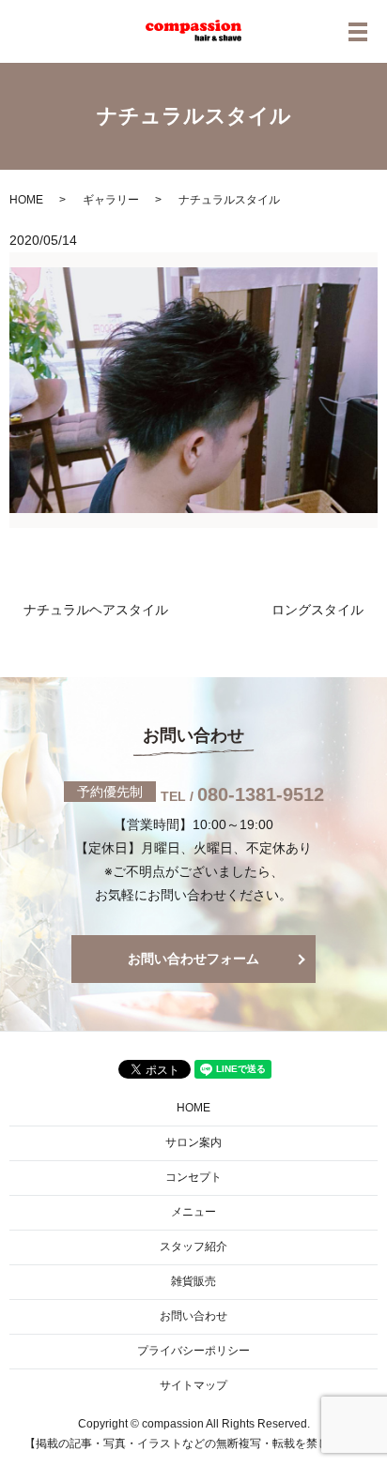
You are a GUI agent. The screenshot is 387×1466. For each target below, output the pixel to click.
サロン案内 (193, 1142)
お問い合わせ (193, 1315)
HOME (26, 199)
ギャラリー (111, 199)
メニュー (193, 1211)
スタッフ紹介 (193, 1246)
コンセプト (193, 1177)
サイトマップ (193, 1385)
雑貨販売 (193, 1281)
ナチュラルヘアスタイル (95, 609)
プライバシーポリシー (193, 1350)
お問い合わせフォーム (193, 958)
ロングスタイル (317, 609)
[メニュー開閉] (357, 32)
